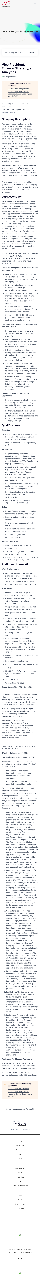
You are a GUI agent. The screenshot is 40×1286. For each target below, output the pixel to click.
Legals (20, 1195)
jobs (6, 52)
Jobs (20, 1158)
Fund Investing (20, 1168)
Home (20, 1141)
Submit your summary (20, 1186)
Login (20, 1181)
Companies (20, 1150)
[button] (35, 3)
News (20, 1173)
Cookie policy (25, 1129)
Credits (20, 1200)
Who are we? (20, 1145)
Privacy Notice (20, 1204)
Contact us (20, 1177)
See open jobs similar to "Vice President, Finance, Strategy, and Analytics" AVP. (20, 94)
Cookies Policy (20, 1208)
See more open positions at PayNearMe (20, 1109)
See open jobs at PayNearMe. (18, 89)
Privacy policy (14, 1129)
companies (14, 52)
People (20, 1154)
